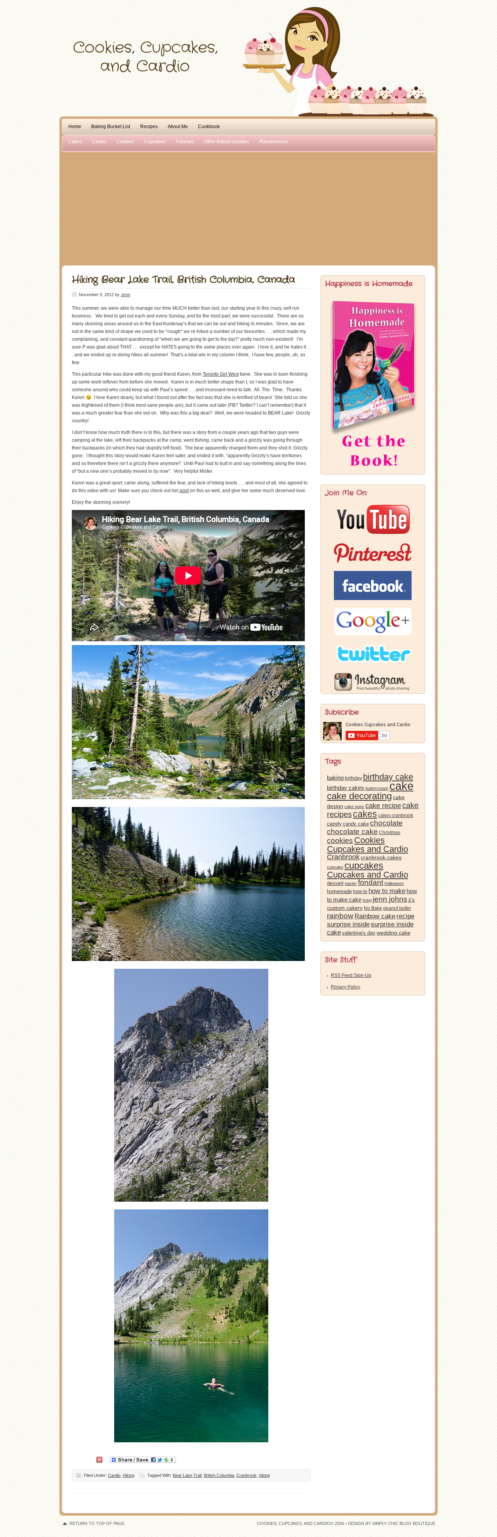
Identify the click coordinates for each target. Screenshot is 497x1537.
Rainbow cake (375, 916)
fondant (370, 882)
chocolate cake (352, 831)
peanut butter (397, 908)
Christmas (389, 832)
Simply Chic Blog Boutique (403, 1523)
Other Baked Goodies (226, 141)
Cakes (75, 141)
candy (334, 824)
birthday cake (388, 777)
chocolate (386, 823)
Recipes (149, 126)
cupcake (335, 867)
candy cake (356, 824)
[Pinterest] (99, 1459)
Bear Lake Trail (187, 1475)
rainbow (340, 916)
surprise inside (348, 924)
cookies (340, 840)
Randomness (273, 141)
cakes (365, 814)
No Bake (373, 908)
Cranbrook (246, 1475)
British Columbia (219, 1475)
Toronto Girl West (221, 374)
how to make (386, 891)
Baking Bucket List (110, 126)
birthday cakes (345, 788)
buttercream (376, 788)
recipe (405, 916)
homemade (339, 891)
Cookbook (209, 126)
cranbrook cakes (381, 857)
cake (401, 785)
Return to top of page (97, 1523)
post (184, 490)
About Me (178, 126)
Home (74, 126)
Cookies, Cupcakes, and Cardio (248, 22)
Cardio (99, 141)
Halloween (394, 883)
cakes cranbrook (395, 815)
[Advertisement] (248, 207)
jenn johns (390, 899)
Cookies (125, 141)
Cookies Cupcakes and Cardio (367, 844)
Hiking (128, 1475)
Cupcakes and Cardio (367, 875)
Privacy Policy (345, 987)
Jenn (125, 294)
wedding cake (393, 933)
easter (351, 883)
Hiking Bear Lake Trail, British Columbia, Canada (183, 279)
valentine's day (358, 933)
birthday (353, 778)
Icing (367, 900)
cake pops (354, 806)
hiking (264, 1475)
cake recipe (383, 806)
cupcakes (363, 865)
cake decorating (359, 796)
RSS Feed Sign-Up (351, 975)
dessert (335, 883)
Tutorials (185, 141)
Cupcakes (154, 141)
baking (335, 778)
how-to (360, 891)
